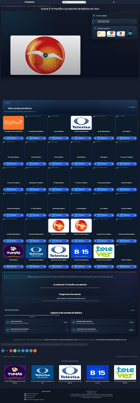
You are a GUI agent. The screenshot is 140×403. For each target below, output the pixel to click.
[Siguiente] (134, 34)
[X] (7, 350)
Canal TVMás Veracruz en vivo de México (127, 356)
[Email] (31, 350)
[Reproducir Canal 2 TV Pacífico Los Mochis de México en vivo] (45, 55)
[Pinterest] (11, 350)
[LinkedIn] (23, 350)
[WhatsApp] (15, 350)
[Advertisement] (45, 25)
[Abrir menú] (114, 2)
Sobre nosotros (30, 397)
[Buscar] (84, 2)
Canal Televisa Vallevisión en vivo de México (14, 356)
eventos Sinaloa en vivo (28, 344)
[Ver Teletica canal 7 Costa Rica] (111, 34)
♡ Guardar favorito (114, 21)
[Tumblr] (19, 350)
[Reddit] (35, 350)
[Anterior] (95, 34)
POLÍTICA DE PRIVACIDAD (32, 393)
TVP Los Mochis (65, 344)
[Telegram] (27, 350)
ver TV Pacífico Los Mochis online (79, 344)
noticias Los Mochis (40, 344)
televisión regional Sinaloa (53, 344)
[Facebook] (3, 350)
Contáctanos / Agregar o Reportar (35, 399)
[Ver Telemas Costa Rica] (101, 34)
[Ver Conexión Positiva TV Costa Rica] (121, 34)
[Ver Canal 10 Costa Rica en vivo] (130, 34)
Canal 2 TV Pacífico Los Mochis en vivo (11, 344)
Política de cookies (31, 395)
